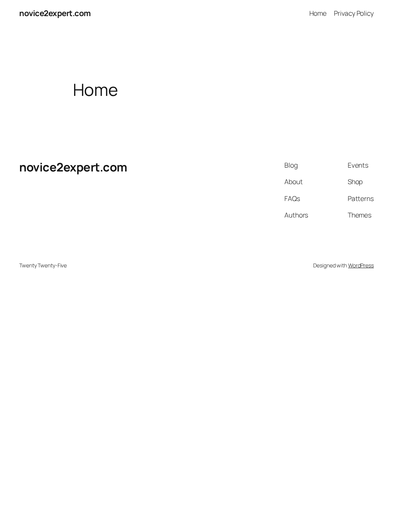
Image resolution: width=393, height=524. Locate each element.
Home (318, 13)
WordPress (361, 265)
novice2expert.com (55, 13)
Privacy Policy (354, 13)
